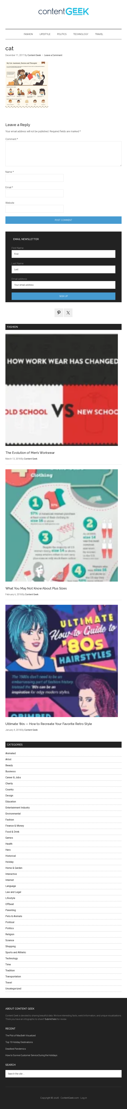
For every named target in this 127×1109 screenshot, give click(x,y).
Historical (10, 855)
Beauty (9, 765)
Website (9, 202)
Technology (11, 958)
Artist (8, 759)
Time (8, 964)
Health (8, 843)
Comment (11, 139)
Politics (9, 928)
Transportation (13, 976)
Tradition (10, 970)
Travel (8, 982)
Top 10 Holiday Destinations (19, 1042)
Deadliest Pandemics (15, 1049)
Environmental (13, 813)
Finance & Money (14, 825)
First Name (18, 248)
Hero (8, 849)
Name (9, 171)
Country (9, 789)
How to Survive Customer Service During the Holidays (31, 1055)
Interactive (11, 874)
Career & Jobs (13, 777)
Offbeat (9, 904)
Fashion (9, 819)
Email (9, 187)
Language (10, 886)
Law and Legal (13, 892)
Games (9, 837)
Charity (9, 783)
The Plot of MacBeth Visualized (20, 1035)
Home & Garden (13, 867)
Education (10, 801)
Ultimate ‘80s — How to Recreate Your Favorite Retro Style (48, 724)
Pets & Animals (13, 916)
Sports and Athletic (15, 952)
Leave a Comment (53, 55)
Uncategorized (13, 988)
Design (9, 795)
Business (10, 771)
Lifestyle (10, 898)
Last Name (18, 263)
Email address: (19, 278)
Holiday (9, 861)
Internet (9, 880)
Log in (84, 1098)
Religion (9, 934)
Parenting (10, 910)
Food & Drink (12, 831)
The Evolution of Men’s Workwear (30, 453)
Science (9, 940)
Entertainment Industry (17, 807)
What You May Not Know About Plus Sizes (36, 588)
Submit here (50, 1019)
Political (9, 922)
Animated (10, 753)
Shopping (10, 946)
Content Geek (63, 11)
